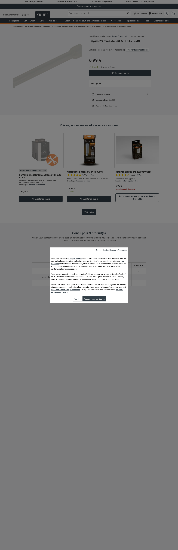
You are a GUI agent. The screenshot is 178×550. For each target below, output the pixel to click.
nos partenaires (75, 258)
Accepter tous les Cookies (94, 299)
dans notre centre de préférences (65, 290)
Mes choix (77, 299)
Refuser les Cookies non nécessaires (111, 250)
